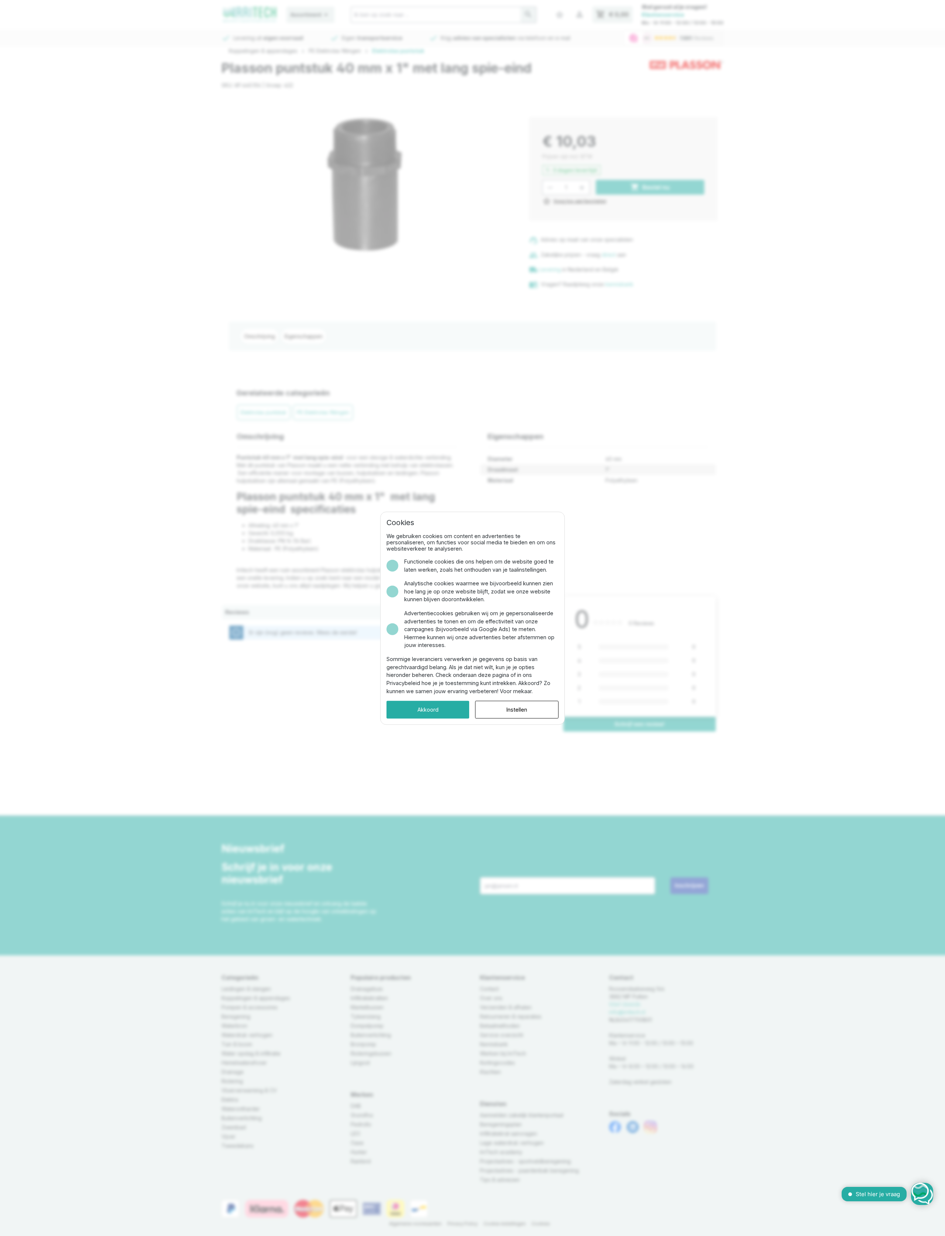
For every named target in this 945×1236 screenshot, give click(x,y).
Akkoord (428, 709)
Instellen (516, 709)
